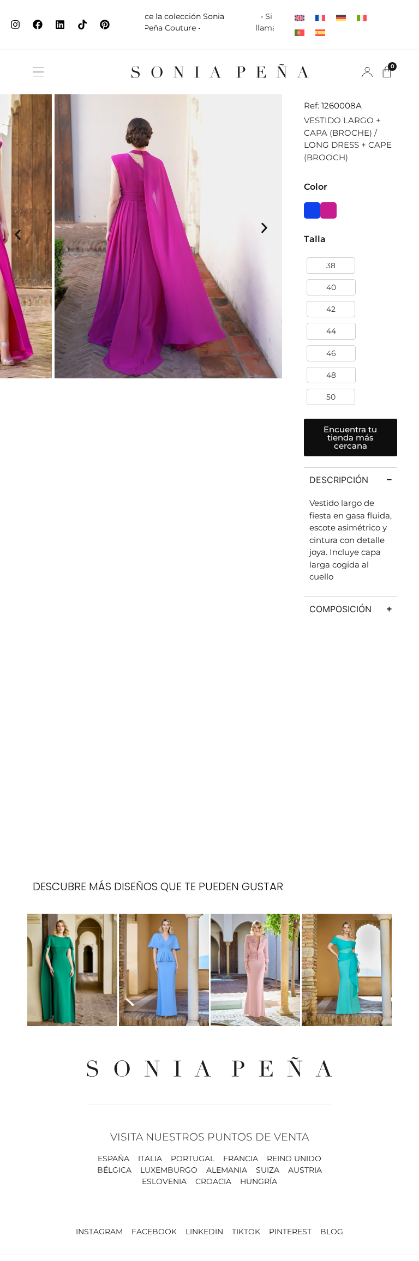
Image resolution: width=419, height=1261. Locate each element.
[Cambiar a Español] (320, 32)
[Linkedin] (60, 24)
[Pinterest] (105, 24)
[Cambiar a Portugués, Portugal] (299, 32)
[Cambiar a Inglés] (299, 17)
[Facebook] (37, 24)
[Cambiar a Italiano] (361, 17)
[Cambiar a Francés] (320, 17)
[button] (38, 72)
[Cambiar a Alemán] (341, 17)
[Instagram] (15, 24)
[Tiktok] (82, 24)
